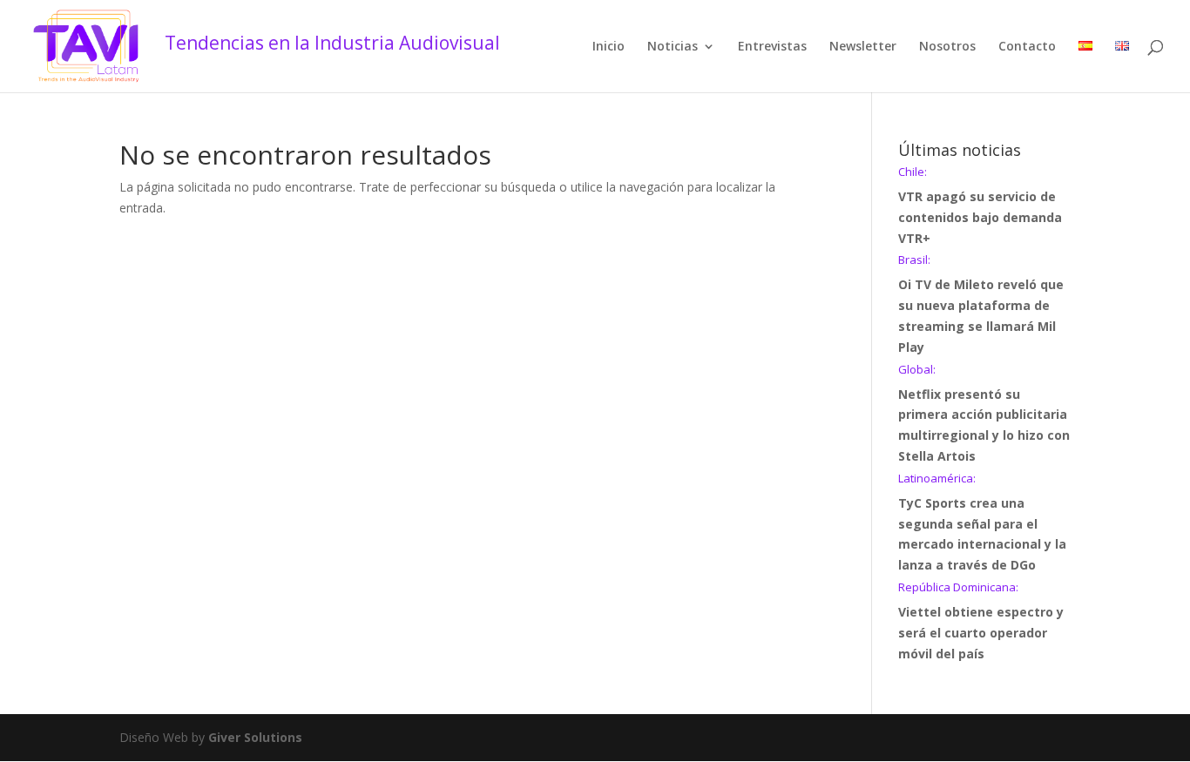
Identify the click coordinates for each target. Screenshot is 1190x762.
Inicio (608, 47)
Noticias (672, 47)
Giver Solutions (255, 737)
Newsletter (862, 47)
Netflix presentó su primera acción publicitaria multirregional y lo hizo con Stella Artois (984, 414)
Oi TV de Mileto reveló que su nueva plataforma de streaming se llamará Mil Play (981, 304)
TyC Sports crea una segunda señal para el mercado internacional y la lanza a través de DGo (982, 523)
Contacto (1027, 47)
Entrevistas (772, 47)
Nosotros (947, 47)
